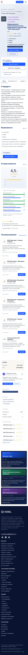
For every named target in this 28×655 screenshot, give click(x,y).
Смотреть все (23, 235)
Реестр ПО (4, 586)
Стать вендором (5, 591)
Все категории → (5, 565)
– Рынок (3, 601)
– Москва (3, 580)
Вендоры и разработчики (7, 571)
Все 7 (25, 128)
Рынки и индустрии (6, 588)
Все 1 (25, 164)
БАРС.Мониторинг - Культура (14, 319)
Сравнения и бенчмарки (7, 616)
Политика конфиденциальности (11, 649)
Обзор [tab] (4, 81)
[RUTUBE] (9, 537)
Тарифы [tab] (23, 81)
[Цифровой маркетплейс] (14, 512)
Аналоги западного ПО (7, 563)
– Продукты (4, 603)
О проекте (4, 624)
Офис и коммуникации (7, 559)
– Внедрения (4, 605)
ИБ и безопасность (6, 561)
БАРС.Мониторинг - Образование (15, 261)
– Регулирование (5, 599)
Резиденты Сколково (6, 584)
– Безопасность (5, 607)
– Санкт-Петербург (6, 582)
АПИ (8, 31)
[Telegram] (2, 537)
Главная (5, 9)
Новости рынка (5, 597)
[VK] (5, 537)
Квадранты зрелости (6, 618)
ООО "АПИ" (20, 365)
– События (4, 610)
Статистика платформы (7, 633)
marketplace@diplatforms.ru (8, 534)
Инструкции (4, 626)
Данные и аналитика (6, 554)
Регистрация (20, 1)
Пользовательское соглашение (10, 651)
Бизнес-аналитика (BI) (7, 11)
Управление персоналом (7, 550)
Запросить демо (14, 64)
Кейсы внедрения (5, 575)
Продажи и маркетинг (7, 545)
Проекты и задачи (6, 552)
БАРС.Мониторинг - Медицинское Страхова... (9, 436)
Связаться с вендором (14, 68)
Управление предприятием (8, 543)
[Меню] (25, 2)
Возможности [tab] (12, 81)
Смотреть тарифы (10, 156)
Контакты (17, 383)
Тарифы (3, 631)
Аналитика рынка (5, 614)
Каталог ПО (11, 9)
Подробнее (21, 255)
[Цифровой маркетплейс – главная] (2, 2)
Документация (7, 74)
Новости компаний (6, 612)
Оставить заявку (8, 383)
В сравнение (12, 54)
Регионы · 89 (4, 578)
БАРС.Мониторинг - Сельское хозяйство (9, 424)
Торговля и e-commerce (7, 548)
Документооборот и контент (8, 556)
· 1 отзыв (19, 33)
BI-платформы (18, 11)
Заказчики (4, 573)
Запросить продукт (15, 50)
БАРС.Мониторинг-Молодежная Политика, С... (9, 432)
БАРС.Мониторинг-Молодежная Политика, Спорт (15, 280)
